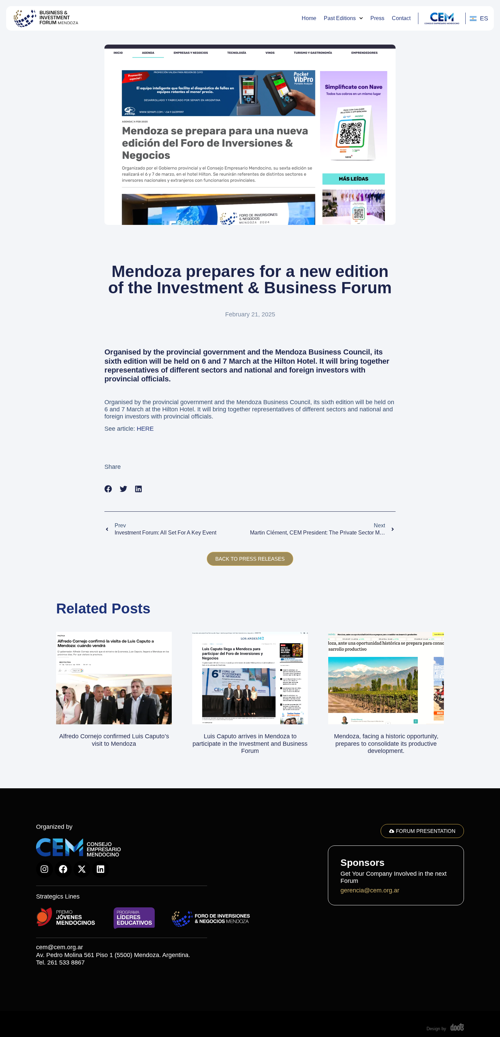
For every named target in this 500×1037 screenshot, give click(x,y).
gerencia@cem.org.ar (369, 890)
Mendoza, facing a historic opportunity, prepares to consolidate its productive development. (386, 743)
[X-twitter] (81, 869)
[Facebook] (63, 869)
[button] (108, 489)
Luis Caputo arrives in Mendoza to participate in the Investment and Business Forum (250, 743)
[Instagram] (44, 869)
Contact (401, 18)
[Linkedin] (100, 869)
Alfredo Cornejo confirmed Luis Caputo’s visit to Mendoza (114, 740)
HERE (145, 428)
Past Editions (340, 18)
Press (377, 18)
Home (309, 18)
